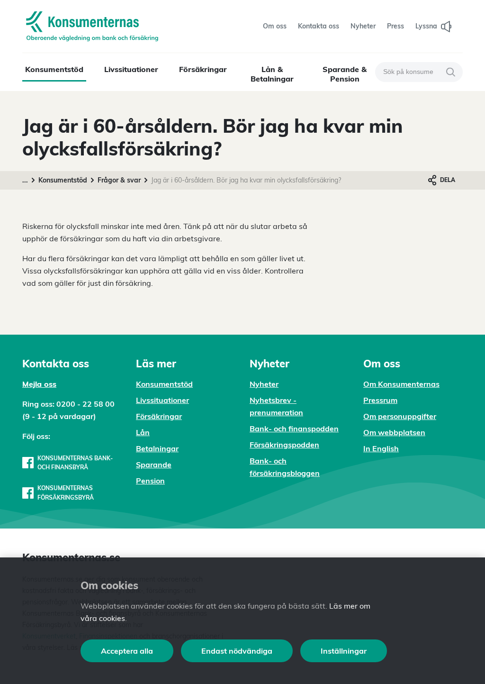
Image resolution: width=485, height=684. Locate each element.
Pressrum (380, 400)
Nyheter (264, 384)
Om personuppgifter (399, 416)
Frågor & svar (119, 180)
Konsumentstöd (54, 69)
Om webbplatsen (394, 432)
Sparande (153, 464)
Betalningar (157, 448)
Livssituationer (131, 69)
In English (381, 448)
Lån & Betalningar (272, 73)
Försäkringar (203, 69)
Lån (143, 432)
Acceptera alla (127, 651)
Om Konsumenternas (401, 384)
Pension (150, 480)
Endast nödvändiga (236, 651)
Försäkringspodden (284, 444)
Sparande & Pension (345, 73)
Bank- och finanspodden (294, 428)
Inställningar (344, 651)
